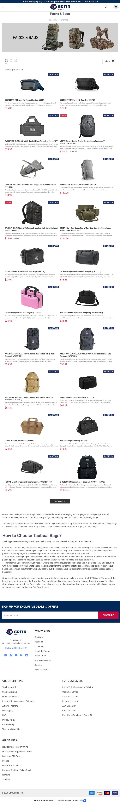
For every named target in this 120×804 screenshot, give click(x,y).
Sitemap (6, 779)
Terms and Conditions (30, 729)
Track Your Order (10, 687)
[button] (6, 60)
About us (39, 642)
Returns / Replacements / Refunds (18, 701)
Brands (5, 761)
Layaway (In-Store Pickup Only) (16, 770)
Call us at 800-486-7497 (16, 648)
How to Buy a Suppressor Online (16, 751)
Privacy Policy (30, 719)
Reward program (70, 701)
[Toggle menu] (4, 7)
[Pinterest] (21, 655)
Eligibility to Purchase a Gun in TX (77, 715)
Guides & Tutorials (10, 765)
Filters (107, 61)
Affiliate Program (10, 706)
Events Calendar (42, 669)
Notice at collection (43, 800)
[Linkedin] (26, 655)
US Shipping (7, 710)
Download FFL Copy (11, 756)
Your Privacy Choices (68, 800)
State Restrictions (70, 696)
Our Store (39, 637)
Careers (38, 665)
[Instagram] (11, 655)
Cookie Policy (30, 724)
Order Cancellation (10, 696)
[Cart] (116, 7)
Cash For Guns (69, 710)
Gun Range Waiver (43, 660)
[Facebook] (5, 655)
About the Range (42, 651)
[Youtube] (16, 655)
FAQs (4, 715)
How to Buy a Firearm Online (15, 747)
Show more (60, 501)
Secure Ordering (9, 692)
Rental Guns (40, 656)
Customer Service (70, 692)
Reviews (6, 775)
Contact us (39, 646)
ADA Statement (69, 706)
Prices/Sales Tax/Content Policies (77, 687)
